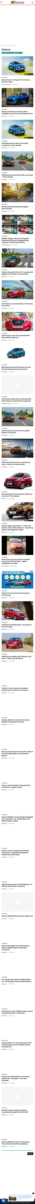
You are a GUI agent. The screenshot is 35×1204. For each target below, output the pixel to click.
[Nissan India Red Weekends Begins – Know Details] (17, 192)
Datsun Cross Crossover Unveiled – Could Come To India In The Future (15, 689)
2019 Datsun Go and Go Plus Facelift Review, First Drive (16, 432)
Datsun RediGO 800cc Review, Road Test (17, 916)
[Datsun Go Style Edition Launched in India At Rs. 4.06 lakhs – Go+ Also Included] (17, 1062)
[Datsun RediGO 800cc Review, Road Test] (17, 901)
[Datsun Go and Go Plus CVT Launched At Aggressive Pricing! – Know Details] (17, 257)
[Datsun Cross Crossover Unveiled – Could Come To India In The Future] (17, 674)
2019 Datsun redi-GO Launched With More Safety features (16, 336)
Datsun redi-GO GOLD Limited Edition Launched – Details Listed (16, 786)
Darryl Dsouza (5, 566)
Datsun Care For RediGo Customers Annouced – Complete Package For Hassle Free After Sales (15, 853)
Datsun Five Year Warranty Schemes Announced (16, 594)
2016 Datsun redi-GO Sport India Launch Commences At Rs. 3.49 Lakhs (17, 1012)
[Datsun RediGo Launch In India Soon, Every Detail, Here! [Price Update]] (17, 1127)
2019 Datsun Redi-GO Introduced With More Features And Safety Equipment (16, 400)
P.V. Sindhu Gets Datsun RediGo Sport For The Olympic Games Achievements (16, 980)
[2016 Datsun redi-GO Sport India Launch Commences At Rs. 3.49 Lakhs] (17, 997)
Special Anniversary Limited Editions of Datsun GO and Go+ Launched (17, 885)
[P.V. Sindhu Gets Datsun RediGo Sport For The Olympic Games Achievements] (17, 965)
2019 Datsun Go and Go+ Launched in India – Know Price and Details (16, 463)
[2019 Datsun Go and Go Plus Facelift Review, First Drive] (17, 416)
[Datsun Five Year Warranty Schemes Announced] (17, 579)
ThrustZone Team (6, 84)
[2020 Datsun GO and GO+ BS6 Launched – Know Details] (17, 160)
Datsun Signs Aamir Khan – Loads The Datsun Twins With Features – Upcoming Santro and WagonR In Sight (17, 528)
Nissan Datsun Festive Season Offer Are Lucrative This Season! (17, 495)
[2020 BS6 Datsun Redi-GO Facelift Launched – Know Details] (17, 129)
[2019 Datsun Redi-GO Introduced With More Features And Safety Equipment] (17, 384)
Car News (8, 45)
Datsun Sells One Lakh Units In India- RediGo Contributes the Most (16, 721)
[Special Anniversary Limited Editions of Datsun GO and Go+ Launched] (17, 870)
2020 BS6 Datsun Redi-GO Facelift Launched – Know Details (15, 144)
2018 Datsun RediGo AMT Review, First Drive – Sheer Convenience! (17, 657)
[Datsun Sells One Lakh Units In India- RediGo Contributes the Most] (17, 705)
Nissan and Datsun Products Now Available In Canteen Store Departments (17, 113)
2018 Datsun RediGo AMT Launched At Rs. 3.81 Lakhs (17, 626)
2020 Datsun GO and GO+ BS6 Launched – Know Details (17, 176)
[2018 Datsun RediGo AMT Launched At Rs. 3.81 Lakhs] (17, 610)
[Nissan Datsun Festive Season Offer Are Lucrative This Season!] (17, 479)
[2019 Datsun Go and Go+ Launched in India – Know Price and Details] (17, 448)
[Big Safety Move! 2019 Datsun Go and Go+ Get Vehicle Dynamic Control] (17, 353)
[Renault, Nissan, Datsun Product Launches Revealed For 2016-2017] (17, 1096)
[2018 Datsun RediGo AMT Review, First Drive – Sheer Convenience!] (17, 642)
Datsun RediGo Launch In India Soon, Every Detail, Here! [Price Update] (16, 1143)
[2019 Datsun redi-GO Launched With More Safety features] (17, 321)
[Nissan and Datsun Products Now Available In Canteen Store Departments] (17, 97)
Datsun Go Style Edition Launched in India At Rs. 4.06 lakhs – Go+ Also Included (16, 1078)
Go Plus (20, 52)
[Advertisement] (17, 24)
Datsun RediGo (10, 52)
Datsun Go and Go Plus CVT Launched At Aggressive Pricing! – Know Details (17, 273)
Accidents (5, 1040)
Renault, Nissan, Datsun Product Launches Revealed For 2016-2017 (15, 1111)
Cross (3, 52)
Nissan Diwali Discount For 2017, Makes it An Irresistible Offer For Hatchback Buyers (17, 754)
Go (16, 52)
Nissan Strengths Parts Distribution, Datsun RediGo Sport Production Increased (16, 948)
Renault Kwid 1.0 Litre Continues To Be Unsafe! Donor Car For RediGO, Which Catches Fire (16, 1045)
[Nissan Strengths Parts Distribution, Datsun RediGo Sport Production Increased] (17, 931)
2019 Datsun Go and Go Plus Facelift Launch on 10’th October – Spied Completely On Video (16, 561)
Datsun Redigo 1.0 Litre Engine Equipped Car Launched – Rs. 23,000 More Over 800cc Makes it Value (17, 819)
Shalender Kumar (6, 245)
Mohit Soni (4, 116)
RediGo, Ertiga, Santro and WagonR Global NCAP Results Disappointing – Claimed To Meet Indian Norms (16, 240)
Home (3, 45)
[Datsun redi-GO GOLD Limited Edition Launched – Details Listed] (17, 771)
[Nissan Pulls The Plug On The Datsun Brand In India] (17, 65)
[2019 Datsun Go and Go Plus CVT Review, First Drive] (17, 289)
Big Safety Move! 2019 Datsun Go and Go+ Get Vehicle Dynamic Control (16, 368)
